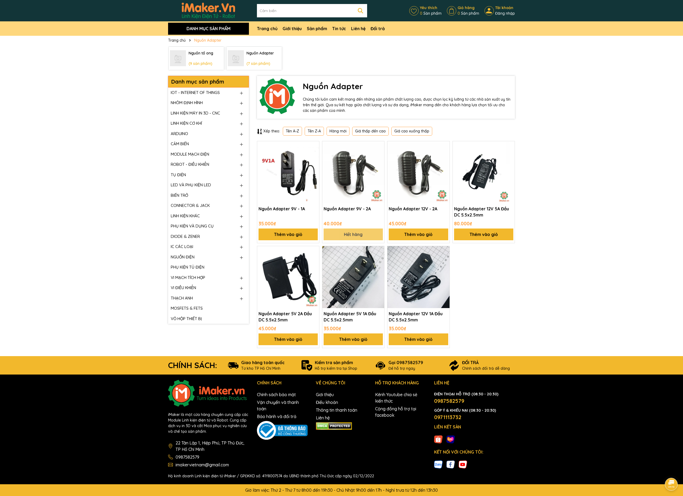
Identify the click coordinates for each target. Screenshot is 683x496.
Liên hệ (358, 28)
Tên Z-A (314, 131)
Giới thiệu (292, 28)
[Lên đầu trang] (671, 469)
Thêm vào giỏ (288, 234)
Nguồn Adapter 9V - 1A (282, 208)
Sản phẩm (317, 28)
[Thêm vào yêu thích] (313, 147)
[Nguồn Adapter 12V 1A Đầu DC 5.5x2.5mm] (418, 277)
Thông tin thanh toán (336, 410)
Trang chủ (267, 28)
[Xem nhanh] (313, 166)
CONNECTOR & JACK (190, 205)
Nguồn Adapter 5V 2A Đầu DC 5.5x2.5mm (285, 316)
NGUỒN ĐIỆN (182, 256)
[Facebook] (450, 464)
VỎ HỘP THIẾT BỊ (186, 318)
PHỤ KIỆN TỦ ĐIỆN (187, 267)
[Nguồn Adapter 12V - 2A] (418, 172)
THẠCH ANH (182, 298)
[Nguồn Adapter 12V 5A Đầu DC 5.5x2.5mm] (484, 172)
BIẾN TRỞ (179, 195)
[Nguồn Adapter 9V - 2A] (353, 172)
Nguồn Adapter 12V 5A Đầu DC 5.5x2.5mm (481, 211)
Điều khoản (327, 402)
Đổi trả (378, 28)
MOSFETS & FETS (187, 308)
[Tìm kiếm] (360, 10)
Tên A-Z (292, 131)
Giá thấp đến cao (370, 131)
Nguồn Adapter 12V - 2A (413, 208)
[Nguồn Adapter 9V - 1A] (288, 172)
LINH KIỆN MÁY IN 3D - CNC (195, 113)
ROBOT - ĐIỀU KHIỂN (190, 164)
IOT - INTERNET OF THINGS (195, 92)
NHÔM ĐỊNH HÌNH (187, 102)
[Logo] (208, 10)
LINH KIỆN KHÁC (185, 215)
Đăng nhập (505, 13)
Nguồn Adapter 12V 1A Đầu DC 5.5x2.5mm (416, 316)
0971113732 (447, 417)
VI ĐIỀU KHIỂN (183, 287)
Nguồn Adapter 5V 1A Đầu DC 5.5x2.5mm (350, 316)
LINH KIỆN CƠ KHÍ (186, 123)
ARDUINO (179, 133)
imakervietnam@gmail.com (202, 464)
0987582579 (187, 457)
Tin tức (339, 28)
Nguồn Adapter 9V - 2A (347, 208)
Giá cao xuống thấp (411, 131)
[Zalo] (438, 464)
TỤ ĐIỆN (178, 174)
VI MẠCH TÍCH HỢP (188, 277)
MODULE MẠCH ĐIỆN (190, 154)
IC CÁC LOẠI (182, 246)
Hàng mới (338, 131)
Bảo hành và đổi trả (276, 416)
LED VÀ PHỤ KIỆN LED (191, 184)
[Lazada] (450, 438)
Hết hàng (353, 234)
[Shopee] (438, 438)
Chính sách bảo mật (276, 394)
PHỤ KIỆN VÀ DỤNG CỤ (192, 226)
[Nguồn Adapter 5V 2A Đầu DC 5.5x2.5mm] (288, 277)
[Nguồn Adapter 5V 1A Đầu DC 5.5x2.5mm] (353, 277)
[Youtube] (463, 464)
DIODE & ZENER (185, 236)
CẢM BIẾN (180, 143)
